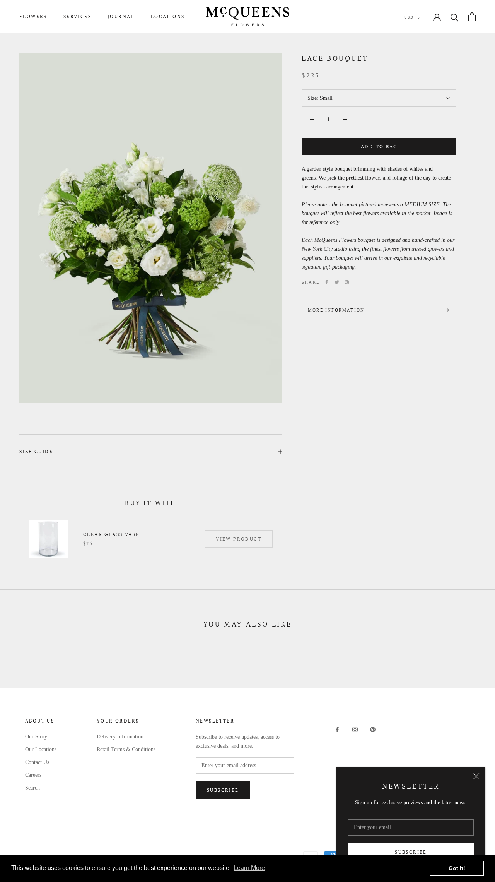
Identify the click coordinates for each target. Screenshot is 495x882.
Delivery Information (120, 737)
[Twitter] (337, 282)
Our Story (36, 737)
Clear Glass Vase (111, 534)
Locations (168, 16)
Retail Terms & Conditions (126, 749)
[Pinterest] (347, 282)
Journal (121, 16)
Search (32, 788)
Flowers (33, 16)
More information (336, 310)
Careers (33, 775)
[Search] (455, 17)
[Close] (476, 776)
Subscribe (411, 852)
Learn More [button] (249, 868)
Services (77, 16)
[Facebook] (326, 282)
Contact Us (37, 762)
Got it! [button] (457, 868)
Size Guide (36, 451)
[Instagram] (355, 729)
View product (238, 539)
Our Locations (40, 749)
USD (409, 17)
